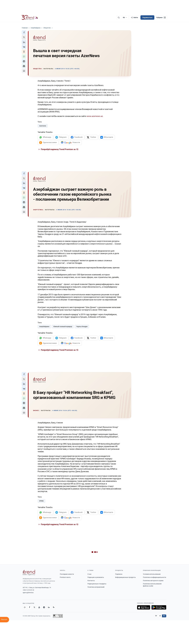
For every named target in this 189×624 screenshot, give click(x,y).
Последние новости (67, 574)
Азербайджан (44, 326)
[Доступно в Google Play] (158, 607)
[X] (34, 607)
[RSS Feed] (54, 607)
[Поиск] (118, 17)
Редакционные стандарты (97, 584)
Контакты (91, 580)
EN (156, 616)
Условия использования (152, 574)
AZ (160, 616)
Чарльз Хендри (81, 326)
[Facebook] (30, 607)
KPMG (41, 501)
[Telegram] (44, 607)
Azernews (42, 126)
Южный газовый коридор (62, 326)
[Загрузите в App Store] (143, 607)
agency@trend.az (28, 592)
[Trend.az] (30, 17)
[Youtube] (39, 607)
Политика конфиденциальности (154, 577)
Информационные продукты (125, 577)
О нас (89, 574)
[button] (24, 32)
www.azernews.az (95, 116)
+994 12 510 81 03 (28, 590)
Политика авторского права (153, 580)
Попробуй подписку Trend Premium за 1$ (59, 149)
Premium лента (65, 577)
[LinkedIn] (49, 607)
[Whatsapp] (25, 607)
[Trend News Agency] (29, 572)
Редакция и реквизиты (96, 577)
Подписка (118, 574)
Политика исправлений (96, 587)
